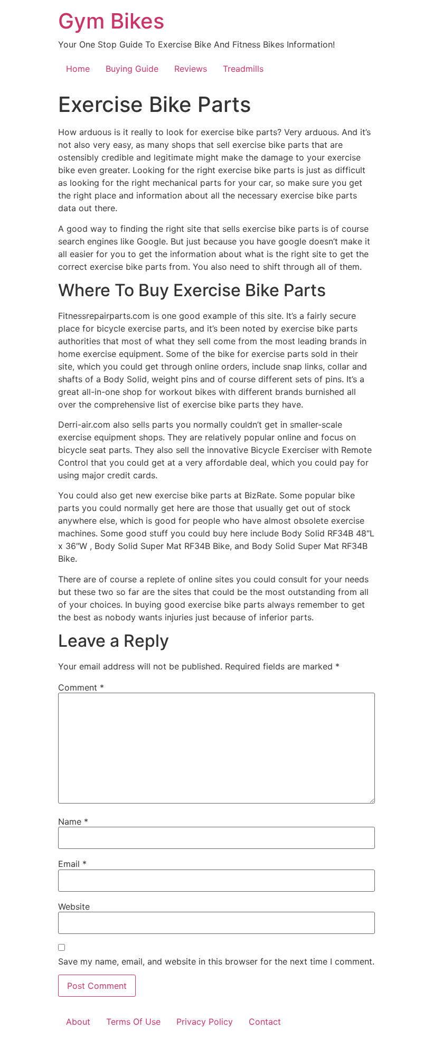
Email (72, 863)
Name (73, 821)
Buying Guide (132, 68)
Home (78, 68)
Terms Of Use (133, 1021)
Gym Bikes (111, 21)
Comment (81, 687)
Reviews (190, 68)
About (78, 1021)
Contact (265, 1021)
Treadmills (243, 68)
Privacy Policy (204, 1021)
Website (74, 906)
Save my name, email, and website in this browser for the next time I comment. (216, 961)
